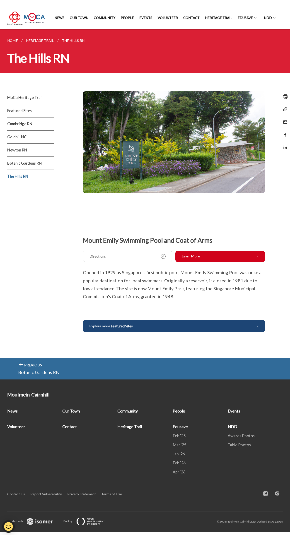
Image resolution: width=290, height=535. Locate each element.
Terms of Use (111, 494)
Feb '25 (179, 435)
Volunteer (168, 18)
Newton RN (17, 150)
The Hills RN (17, 176)
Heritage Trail (218, 18)
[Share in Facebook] (284, 132)
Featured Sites (19, 110)
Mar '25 (179, 444)
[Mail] (284, 119)
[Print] (284, 96)
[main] (145, 204)
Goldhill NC (17, 136)
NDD (268, 18)
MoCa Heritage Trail (24, 97)
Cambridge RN (19, 123)
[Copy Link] (284, 109)
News (59, 18)
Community (104, 18)
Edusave (245, 18)
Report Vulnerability (46, 494)
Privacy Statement (81, 494)
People (127, 18)
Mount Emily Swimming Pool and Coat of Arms (147, 240)
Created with (15, 521)
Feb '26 (179, 462)
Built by (68, 521)
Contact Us (16, 494)
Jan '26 (179, 453)
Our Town (79, 18)
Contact (191, 18)
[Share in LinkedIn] (284, 144)
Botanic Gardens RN (24, 163)
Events (145, 18)
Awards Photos (241, 435)
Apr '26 (179, 471)
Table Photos (239, 444)
